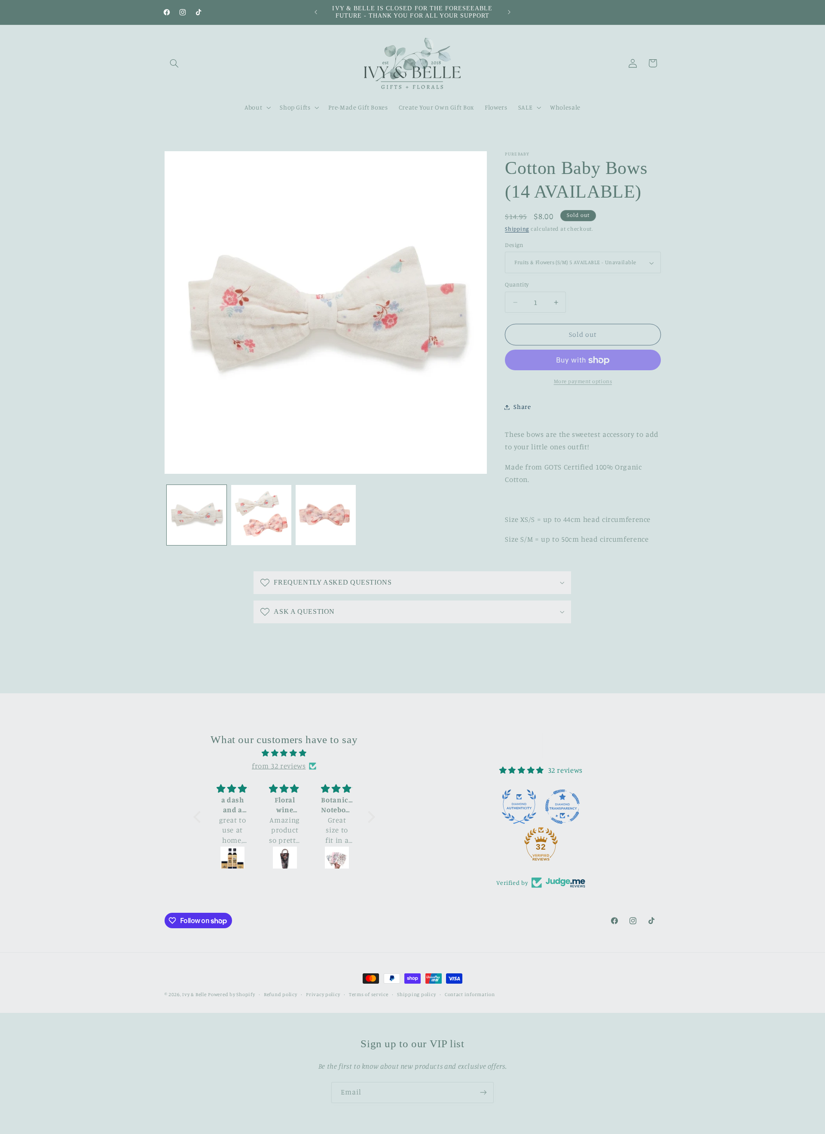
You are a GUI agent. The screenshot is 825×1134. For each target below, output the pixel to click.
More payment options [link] (583, 381)
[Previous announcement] (315, 12)
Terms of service (368, 994)
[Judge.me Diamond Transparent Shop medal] (562, 807)
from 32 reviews (279, 766)
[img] (284, 753)
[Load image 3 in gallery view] (326, 515)
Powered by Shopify (231, 994)
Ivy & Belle (194, 994)
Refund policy (280, 994)
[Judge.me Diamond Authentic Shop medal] (519, 807)
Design (514, 245)
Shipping (517, 229)
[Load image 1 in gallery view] (197, 515)
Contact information (470, 994)
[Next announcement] (509, 12)
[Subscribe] (483, 1092)
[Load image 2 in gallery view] (261, 515)
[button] (174, 63)
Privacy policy (323, 994)
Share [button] (522, 407)
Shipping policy (416, 994)
